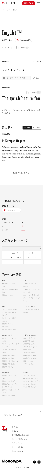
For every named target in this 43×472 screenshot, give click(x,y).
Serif (23, 230)
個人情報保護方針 (18, 451)
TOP (5, 415)
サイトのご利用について (19, 439)
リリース (15, 427)
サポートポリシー (17, 443)
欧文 (23, 226)
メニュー (36, 61)
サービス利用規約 (17, 447)
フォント (11, 415)
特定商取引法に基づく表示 (20, 435)
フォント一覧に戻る (12, 10)
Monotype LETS (13, 210)
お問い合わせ (16, 431)
